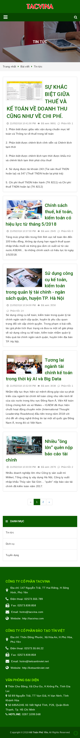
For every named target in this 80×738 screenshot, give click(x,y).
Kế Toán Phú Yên (38, 732)
